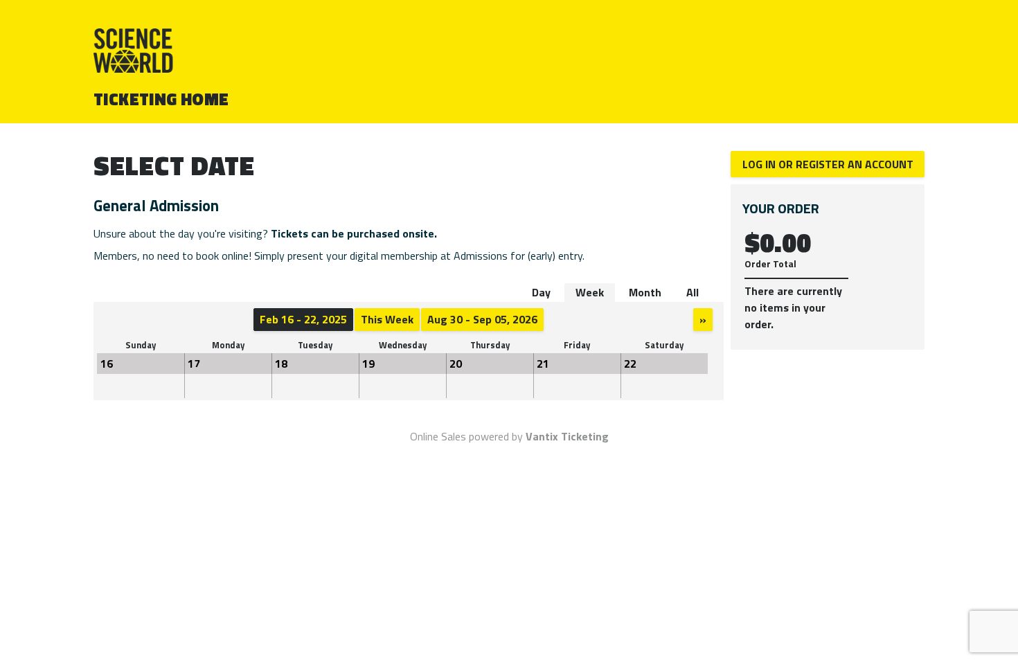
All (692, 292)
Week (589, 292)
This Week (387, 319)
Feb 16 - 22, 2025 (303, 319)
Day (541, 292)
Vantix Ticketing (567, 436)
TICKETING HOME (161, 99)
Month (645, 292)
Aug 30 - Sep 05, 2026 (482, 319)
